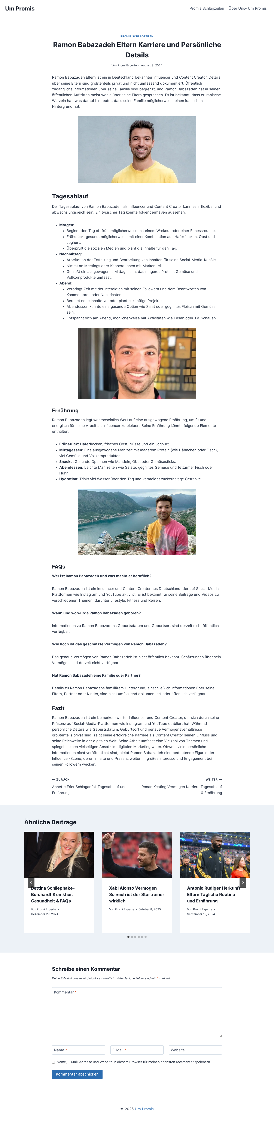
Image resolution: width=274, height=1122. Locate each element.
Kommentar (65, 992)
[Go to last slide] (31, 882)
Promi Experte (127, 65)
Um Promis (144, 1109)
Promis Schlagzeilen (207, 8)
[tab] (128, 937)
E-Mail (119, 1050)
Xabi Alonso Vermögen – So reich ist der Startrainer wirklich (136, 895)
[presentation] (59, 855)
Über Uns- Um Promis (248, 8)
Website (178, 1050)
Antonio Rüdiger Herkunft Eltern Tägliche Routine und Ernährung (213, 895)
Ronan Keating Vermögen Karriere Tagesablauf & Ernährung (181, 786)
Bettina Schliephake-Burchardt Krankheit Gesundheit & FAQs (53, 895)
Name (60, 1050)
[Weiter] (243, 882)
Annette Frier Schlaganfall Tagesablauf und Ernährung (89, 786)
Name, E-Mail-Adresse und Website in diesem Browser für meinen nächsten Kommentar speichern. (134, 1062)
